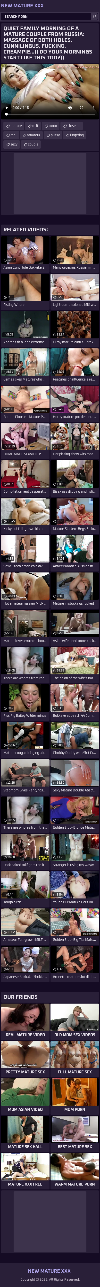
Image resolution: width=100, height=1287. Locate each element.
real (13, 135)
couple (33, 144)
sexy (13, 144)
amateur (33, 135)
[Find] (94, 16)
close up (73, 126)
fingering (77, 135)
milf (35, 126)
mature (16, 126)
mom (53, 126)
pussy (55, 135)
